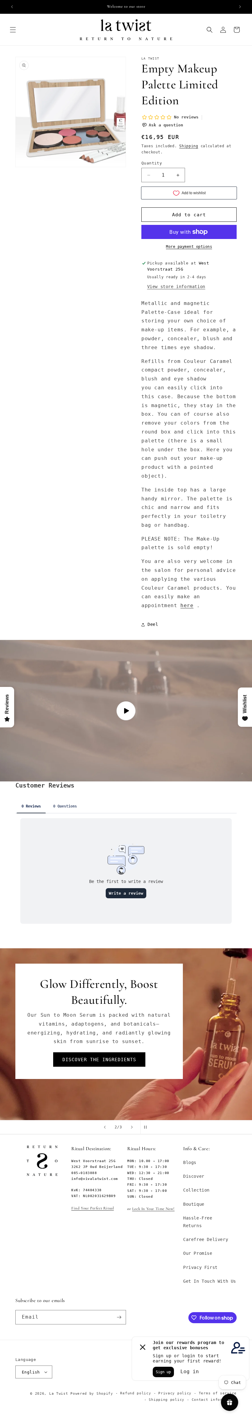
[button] (13, 30)
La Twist (59, 1394)
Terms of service (218, 1393)
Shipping (188, 146)
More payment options (189, 247)
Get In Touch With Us (209, 1281)
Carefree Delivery (205, 1239)
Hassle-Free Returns (197, 1222)
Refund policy (135, 1393)
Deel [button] (153, 624)
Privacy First (200, 1267)
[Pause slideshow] (147, 1127)
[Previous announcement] (12, 6)
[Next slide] (132, 1127)
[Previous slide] (105, 1127)
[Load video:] (126, 710)
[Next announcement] (240, 6)
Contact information (214, 1400)
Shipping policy (166, 1400)
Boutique (193, 1204)
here (186, 605)
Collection (196, 1190)
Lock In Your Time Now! (153, 1208)
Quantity (151, 163)
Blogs (189, 1162)
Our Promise (197, 1253)
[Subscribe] (119, 1317)
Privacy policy (174, 1393)
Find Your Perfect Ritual (92, 1208)
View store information (176, 286)
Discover (193, 1176)
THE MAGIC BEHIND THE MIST (99, 1052)
